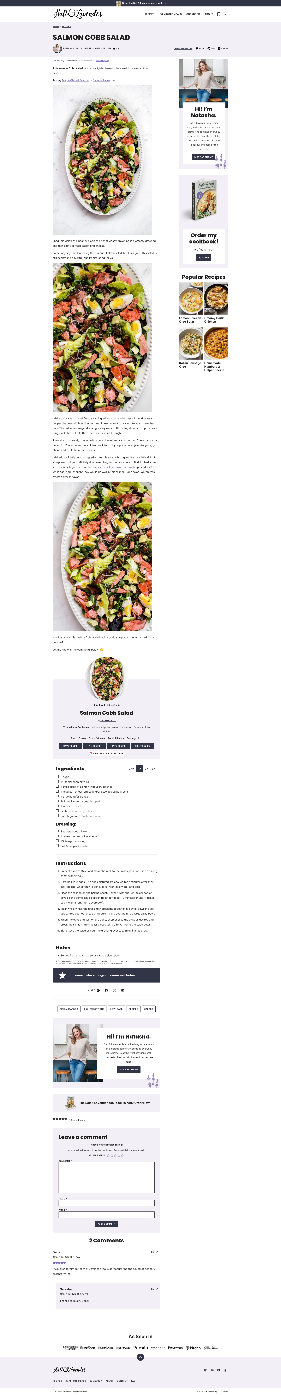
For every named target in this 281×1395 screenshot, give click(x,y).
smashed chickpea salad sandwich (113, 467)
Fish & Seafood (69, 1009)
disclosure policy (102, 61)
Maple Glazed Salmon (75, 80)
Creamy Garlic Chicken (214, 319)
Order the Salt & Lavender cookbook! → (144, 3)
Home (56, 26)
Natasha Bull (108, 720)
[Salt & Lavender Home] (78, 14)
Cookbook (193, 14)
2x (146, 768)
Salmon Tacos (101, 80)
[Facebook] (218, 1370)
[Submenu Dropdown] (156, 14)
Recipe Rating (97, 1155)
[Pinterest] (212, 1370)
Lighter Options (94, 1009)
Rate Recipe (119, 746)
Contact (122, 1381)
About (209, 14)
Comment (65, 1161)
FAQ (133, 1381)
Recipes (149, 14)
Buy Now (203, 257)
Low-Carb (116, 1009)
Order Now (142, 1103)
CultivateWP (223, 1391)
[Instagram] (206, 1370)
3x (153, 768)
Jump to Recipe (183, 48)
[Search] (225, 14)
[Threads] (225, 1370)
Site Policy (201, 1391)
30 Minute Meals (171, 14)
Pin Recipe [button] (95, 746)
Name (63, 1199)
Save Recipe (70, 746)
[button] (94, 705)
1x (139, 768)
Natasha (70, 48)
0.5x (131, 768)
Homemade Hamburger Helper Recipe (214, 366)
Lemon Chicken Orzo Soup (190, 319)
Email (63, 1210)
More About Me (128, 1069)
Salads (148, 1009)
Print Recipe (142, 746)
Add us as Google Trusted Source (108, 753)
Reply (154, 1252)
